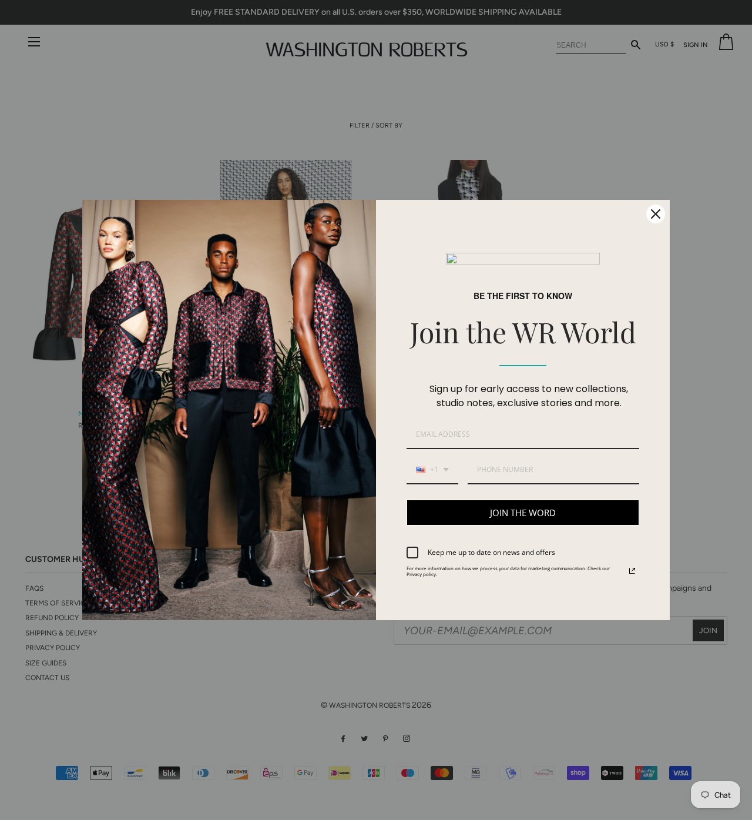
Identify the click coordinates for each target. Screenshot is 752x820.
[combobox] (432, 470)
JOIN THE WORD (523, 512)
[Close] (656, 214)
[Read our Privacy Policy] (632, 571)
